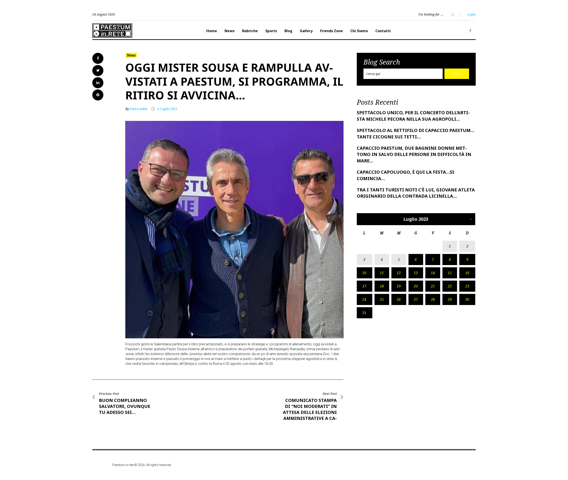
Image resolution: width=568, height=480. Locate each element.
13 (416, 272)
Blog (288, 30)
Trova (456, 74)
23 (467, 286)
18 (382, 286)
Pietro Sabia (139, 109)
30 (467, 299)
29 (450, 299)
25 (382, 299)
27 (416, 299)
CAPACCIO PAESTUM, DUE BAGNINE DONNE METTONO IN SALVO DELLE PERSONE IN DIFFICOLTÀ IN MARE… (414, 154)
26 (399, 299)
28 (433, 299)
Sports (271, 30)
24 (364, 299)
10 (364, 272)
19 (399, 286)
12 (399, 272)
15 (450, 272)
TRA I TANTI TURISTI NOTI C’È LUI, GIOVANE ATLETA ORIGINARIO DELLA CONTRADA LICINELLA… (416, 193)
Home (211, 30)
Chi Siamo (359, 30)
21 (433, 286)
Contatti (383, 30)
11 (382, 272)
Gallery (306, 30)
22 (450, 286)
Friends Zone (331, 30)
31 (364, 312)
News (230, 30)
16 (467, 272)
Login (471, 14)
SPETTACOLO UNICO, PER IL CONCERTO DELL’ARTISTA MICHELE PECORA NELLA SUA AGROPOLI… (413, 116)
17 (364, 286)
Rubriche (250, 30)
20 (416, 286)
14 (433, 272)
